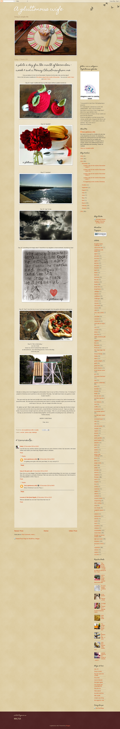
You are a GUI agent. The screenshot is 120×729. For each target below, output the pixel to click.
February (84, 205)
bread (96, 284)
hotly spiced (97, 691)
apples (96, 260)
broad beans (97, 289)
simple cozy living (99, 698)
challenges (97, 298)
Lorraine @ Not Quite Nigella (28, 497)
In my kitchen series (99, 370)
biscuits (96, 279)
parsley (96, 433)
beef (95, 275)
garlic (95, 363)
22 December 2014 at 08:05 (47, 485)
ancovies (96, 258)
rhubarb (96, 481)
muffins (96, 406)
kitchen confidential (99, 382)
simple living (97, 500)
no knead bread (98, 419)
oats (95, 423)
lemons (96, 391)
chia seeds (97, 305)
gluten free (97, 365)
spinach (96, 514)
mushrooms (97, 409)
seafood (96, 496)
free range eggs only (99, 350)
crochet (22, 432)
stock (96, 523)
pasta (96, 435)
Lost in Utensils (98, 680)
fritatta (96, 356)
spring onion (97, 516)
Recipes (96, 477)
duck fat (96, 334)
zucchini (96, 554)
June (83, 195)
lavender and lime (99, 693)
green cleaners (98, 368)
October (84, 185)
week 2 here (47, 79)
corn (95, 327)
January (84, 208)
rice (95, 484)
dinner (96, 332)
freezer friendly (98, 353)
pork (95, 465)
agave (96, 253)
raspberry (97, 474)
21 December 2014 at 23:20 (31, 446)
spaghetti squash (99, 510)
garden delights (98, 361)
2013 (81, 211)
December (85, 163)
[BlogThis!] (45, 430)
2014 (81, 161)
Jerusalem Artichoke (99, 376)
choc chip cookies (99, 312)
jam (95, 374)
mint (95, 404)
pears (96, 445)
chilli (95, 310)
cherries (96, 303)
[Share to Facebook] (48, 430)
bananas (96, 267)
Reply (21, 452)
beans (96, 272)
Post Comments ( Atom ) (28, 534)
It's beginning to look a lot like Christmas (94, 181)
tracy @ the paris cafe (26, 471)
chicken (96, 308)
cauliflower (97, 296)
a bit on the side (98, 247)
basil (95, 270)
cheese (96, 301)
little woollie (97, 695)
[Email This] (43, 430)
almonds (96, 256)
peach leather (98, 440)
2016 (81, 156)
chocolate (97, 316)
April (83, 200)
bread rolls (97, 286)
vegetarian (97, 547)
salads (96, 491)
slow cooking (98, 503)
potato (96, 467)
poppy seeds (97, 463)
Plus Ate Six (97, 688)
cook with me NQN (99, 323)
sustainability (97, 530)
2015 (81, 158)
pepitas (96, 449)
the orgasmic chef (99, 700)
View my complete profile (87, 148)
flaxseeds (97, 345)
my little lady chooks (99, 415)
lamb (95, 386)
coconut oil (97, 321)
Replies (24, 456)
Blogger (68, 725)
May (83, 198)
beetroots (97, 277)
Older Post (73, 531)
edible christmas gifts (100, 336)
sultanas (96, 528)
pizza (95, 458)
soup (95, 505)
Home (46, 531)
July (83, 192)
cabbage (96, 291)
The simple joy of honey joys (103, 626)
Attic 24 (96, 669)
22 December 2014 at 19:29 (44, 497)
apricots (96, 263)
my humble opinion (99, 411)
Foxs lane (97, 677)
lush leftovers (98, 402)
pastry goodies (98, 438)
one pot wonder (98, 426)
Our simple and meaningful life (98, 685)
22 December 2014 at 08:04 (47, 459)
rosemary (97, 489)
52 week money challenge (98, 244)
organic (96, 430)
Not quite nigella (98, 682)
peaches (96, 442)
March (84, 203)
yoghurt (96, 552)
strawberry (97, 525)
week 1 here (70, 77)
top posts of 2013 (99, 543)
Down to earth (98, 671)
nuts (95, 421)
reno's (96, 479)
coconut (96, 319)
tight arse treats (98, 539)
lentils (96, 393)
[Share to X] (47, 430)
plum (95, 460)
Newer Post (18, 531)
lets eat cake (97, 396)
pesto (96, 452)
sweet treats (97, 532)
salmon (96, 493)
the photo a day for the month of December (48, 77)
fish (95, 343)
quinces (96, 472)
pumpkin (96, 470)
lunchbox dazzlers (99, 398)
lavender (96, 388)
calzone (96, 293)
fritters (96, 358)
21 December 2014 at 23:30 (40, 471)
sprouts (96, 518)
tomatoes (97, 541)
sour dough (97, 507)
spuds (96, 521)
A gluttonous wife (38, 9)
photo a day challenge (31, 432)
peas (95, 447)
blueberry (97, 282)
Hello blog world (102, 617)
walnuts (96, 549)
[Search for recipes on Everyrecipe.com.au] (99, 708)
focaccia (96, 347)
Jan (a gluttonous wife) (30, 459)
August (84, 190)
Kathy (21, 446)
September (85, 187)
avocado (96, 265)
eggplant (96, 340)
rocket (96, 486)
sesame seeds (98, 498)
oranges (96, 428)
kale (95, 380)
